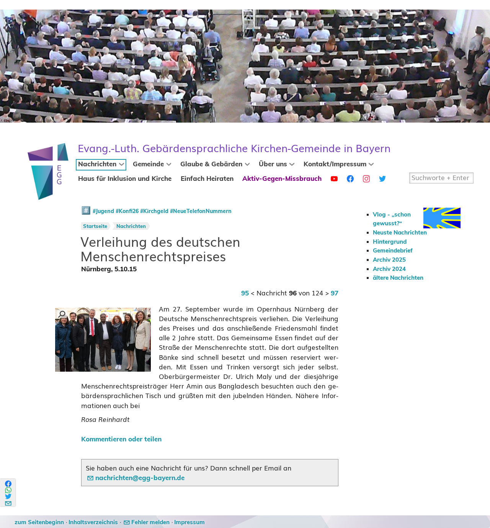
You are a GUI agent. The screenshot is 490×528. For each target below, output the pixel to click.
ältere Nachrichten (398, 278)
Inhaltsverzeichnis (93, 522)
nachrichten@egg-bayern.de (140, 478)
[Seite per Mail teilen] (8, 502)
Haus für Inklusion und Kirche (125, 179)
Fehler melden (150, 522)
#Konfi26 (127, 211)
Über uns (273, 164)
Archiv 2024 (389, 269)
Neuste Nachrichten (400, 233)
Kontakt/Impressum (335, 164)
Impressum (189, 522)
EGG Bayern (234, 148)
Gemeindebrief (393, 251)
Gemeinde (148, 164)
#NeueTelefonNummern (201, 211)
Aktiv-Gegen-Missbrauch (282, 179)
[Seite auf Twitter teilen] (8, 496)
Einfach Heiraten (207, 179)
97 (334, 293)
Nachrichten (97, 164)
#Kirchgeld (154, 211)
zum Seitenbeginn (39, 522)
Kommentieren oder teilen (121, 439)
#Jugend (103, 211)
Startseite (95, 226)
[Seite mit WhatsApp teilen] (8, 490)
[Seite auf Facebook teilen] (8, 483)
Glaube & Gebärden (211, 164)
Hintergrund (390, 242)
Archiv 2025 (389, 260)
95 (245, 293)
